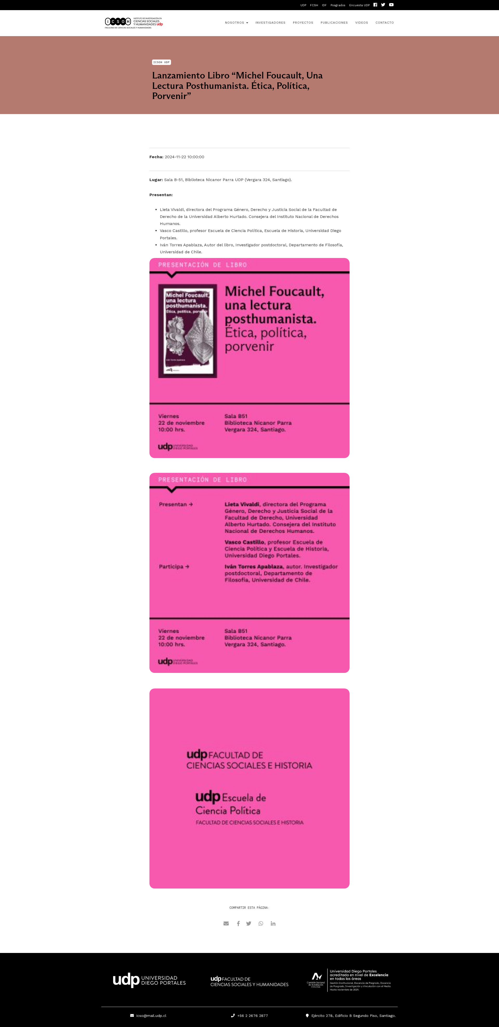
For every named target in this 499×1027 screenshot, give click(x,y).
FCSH (314, 5)
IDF (324, 5)
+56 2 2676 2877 (251, 1015)
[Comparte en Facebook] (238, 924)
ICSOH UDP (148, 23)
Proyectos (303, 22)
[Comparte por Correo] (226, 924)
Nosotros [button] (235, 22)
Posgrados (338, 5)
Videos (361, 22)
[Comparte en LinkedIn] (273, 924)
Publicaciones (334, 22)
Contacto (385, 22)
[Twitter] (383, 5)
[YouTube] (391, 5)
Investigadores (270, 22)
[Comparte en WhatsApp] (261, 924)
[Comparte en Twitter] (249, 924)
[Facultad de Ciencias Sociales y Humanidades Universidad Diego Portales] (249, 985)
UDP (303, 5)
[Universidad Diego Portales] (148, 982)
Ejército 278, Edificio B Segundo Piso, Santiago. (352, 1015)
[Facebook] (375, 5)
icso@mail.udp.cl (151, 1015)
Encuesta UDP (359, 5)
